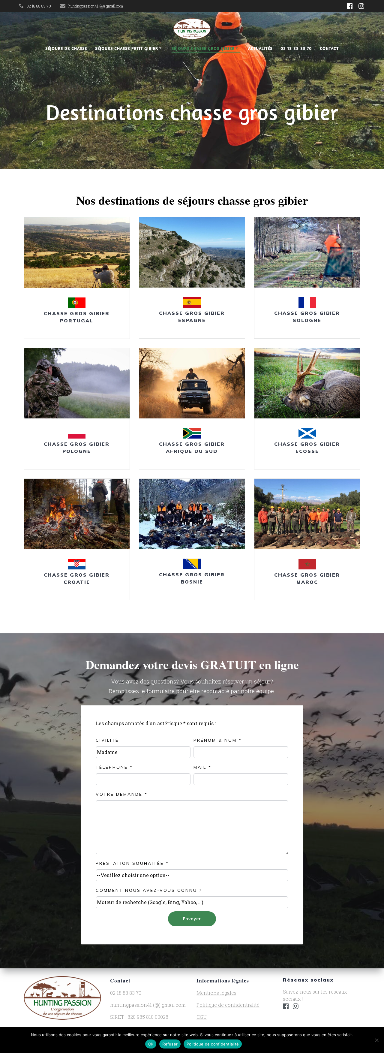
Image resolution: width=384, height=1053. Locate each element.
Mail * (203, 767)
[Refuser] (377, 1040)
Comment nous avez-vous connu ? (149, 890)
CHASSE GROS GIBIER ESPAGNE (192, 316)
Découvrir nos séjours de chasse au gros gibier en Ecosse (307, 383)
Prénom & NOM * (218, 740)
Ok (151, 1044)
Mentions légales (216, 993)
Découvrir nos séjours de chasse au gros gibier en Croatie (76, 513)
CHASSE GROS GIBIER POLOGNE (77, 447)
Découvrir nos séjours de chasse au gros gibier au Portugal (76, 252)
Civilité (107, 740)
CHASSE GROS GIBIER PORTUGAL (77, 317)
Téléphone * (114, 767)
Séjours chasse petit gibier (126, 48)
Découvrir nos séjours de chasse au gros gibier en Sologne (307, 252)
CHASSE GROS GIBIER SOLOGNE (307, 316)
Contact (329, 48)
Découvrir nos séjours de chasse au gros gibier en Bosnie (191, 513)
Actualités (260, 48)
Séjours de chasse (66, 48)
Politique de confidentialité (228, 1005)
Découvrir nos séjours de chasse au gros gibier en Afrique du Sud (191, 383)
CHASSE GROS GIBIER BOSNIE (192, 578)
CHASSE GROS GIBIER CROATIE (77, 578)
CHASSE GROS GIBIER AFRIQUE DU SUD (192, 447)
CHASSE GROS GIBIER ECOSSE (307, 447)
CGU (201, 1017)
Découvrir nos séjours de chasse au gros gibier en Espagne (191, 252)
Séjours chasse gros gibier (203, 48)
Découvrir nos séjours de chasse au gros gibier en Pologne (76, 383)
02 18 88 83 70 (296, 48)
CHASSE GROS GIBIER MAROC (307, 578)
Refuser (170, 1044)
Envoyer (192, 919)
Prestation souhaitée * (132, 863)
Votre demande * (122, 794)
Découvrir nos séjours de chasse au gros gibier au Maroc (307, 513)
